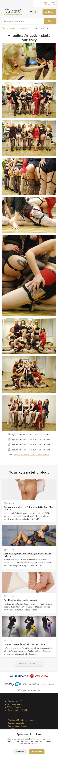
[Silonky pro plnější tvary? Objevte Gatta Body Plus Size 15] (29, 489)
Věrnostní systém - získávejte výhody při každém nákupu (27, 554)
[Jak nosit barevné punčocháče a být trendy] (29, 626)
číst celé (35, 519)
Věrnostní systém (14, 707)
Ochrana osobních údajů (17, 726)
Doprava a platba (14, 704)
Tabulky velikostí (14, 701)
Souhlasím (37, 751)
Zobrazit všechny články (27, 664)
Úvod (3, 28)
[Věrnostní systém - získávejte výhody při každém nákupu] (29, 535)
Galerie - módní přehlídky (18, 28)
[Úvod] (13, 12)
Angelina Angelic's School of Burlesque (31, 454)
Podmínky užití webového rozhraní (21, 720)
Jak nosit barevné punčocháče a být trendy (24, 644)
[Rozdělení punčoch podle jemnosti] (29, 582)
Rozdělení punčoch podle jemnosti (20, 600)
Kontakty (11, 729)
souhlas (39, 739)
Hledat (50, 21)
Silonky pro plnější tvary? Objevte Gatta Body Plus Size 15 (28, 508)
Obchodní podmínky (15, 723)
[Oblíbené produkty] (31, 12)
